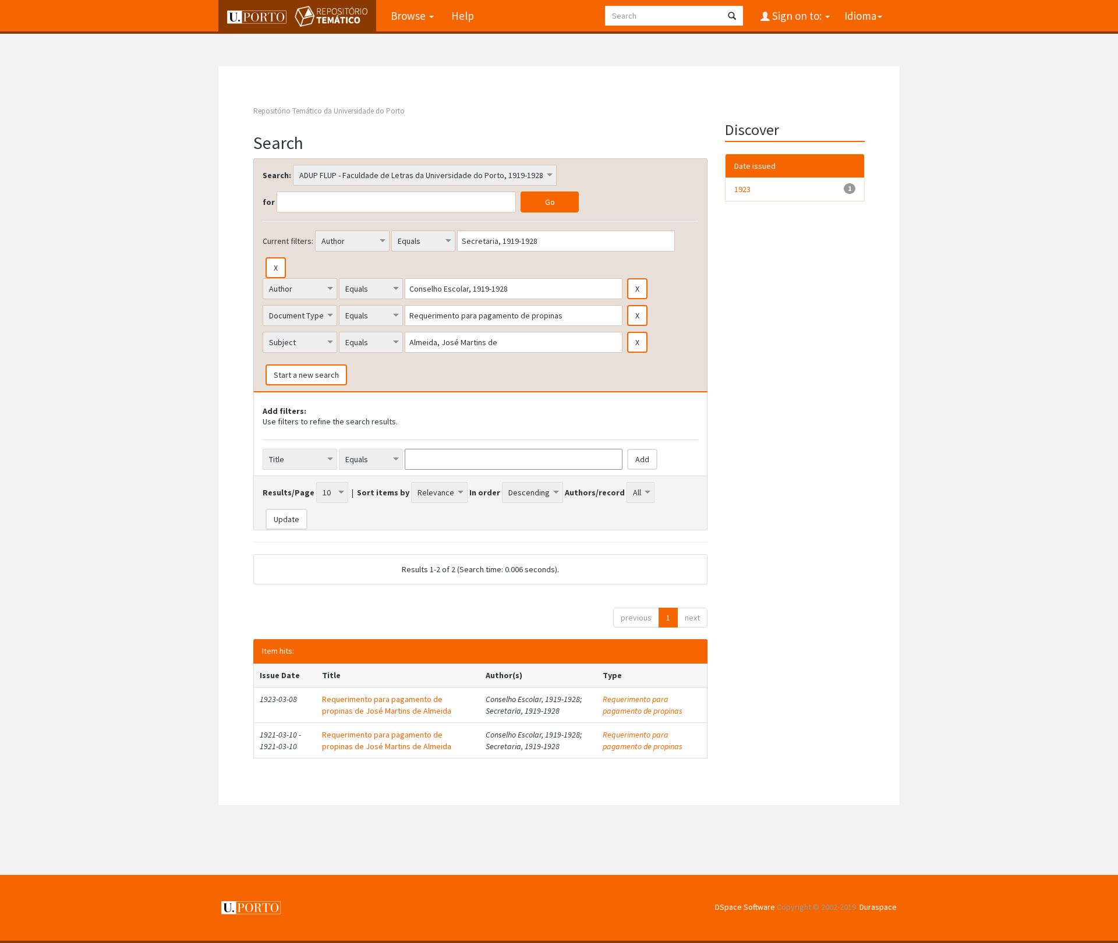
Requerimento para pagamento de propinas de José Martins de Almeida (386, 705)
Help (462, 16)
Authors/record (595, 492)
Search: (277, 175)
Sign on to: (797, 16)
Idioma (860, 16)
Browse (409, 16)
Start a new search (306, 375)
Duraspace (878, 907)
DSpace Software (745, 907)
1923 (742, 189)
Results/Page (288, 492)
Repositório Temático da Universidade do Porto (329, 111)
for (269, 202)
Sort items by (383, 492)
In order (484, 492)
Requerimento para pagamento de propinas (642, 705)
